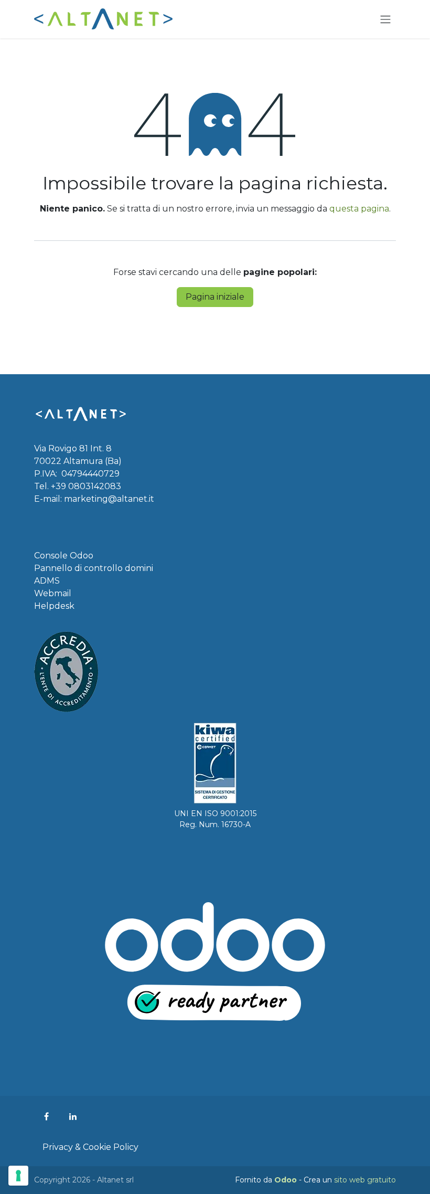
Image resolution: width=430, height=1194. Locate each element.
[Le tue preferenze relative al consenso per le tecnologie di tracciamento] (18, 1176)
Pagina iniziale (215, 297)
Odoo (286, 1180)
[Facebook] (46, 1116)
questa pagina (359, 209)
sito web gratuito (365, 1180)
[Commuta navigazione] (385, 19)
